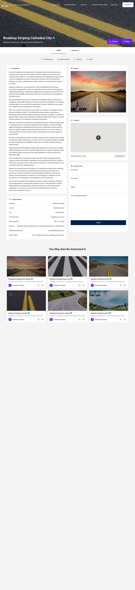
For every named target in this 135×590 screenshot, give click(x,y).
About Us (84, 5)
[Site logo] (5, 4)
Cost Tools (114, 5)
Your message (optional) (79, 195)
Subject (73, 187)
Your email (74, 178)
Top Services (55, 5)
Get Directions (119, 156)
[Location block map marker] (98, 137)
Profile (58, 50)
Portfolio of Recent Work (99, 5)
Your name (74, 170)
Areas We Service (70, 5)
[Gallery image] (98, 91)
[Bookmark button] (42, 285)
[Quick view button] (38, 285)
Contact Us (128, 4)
